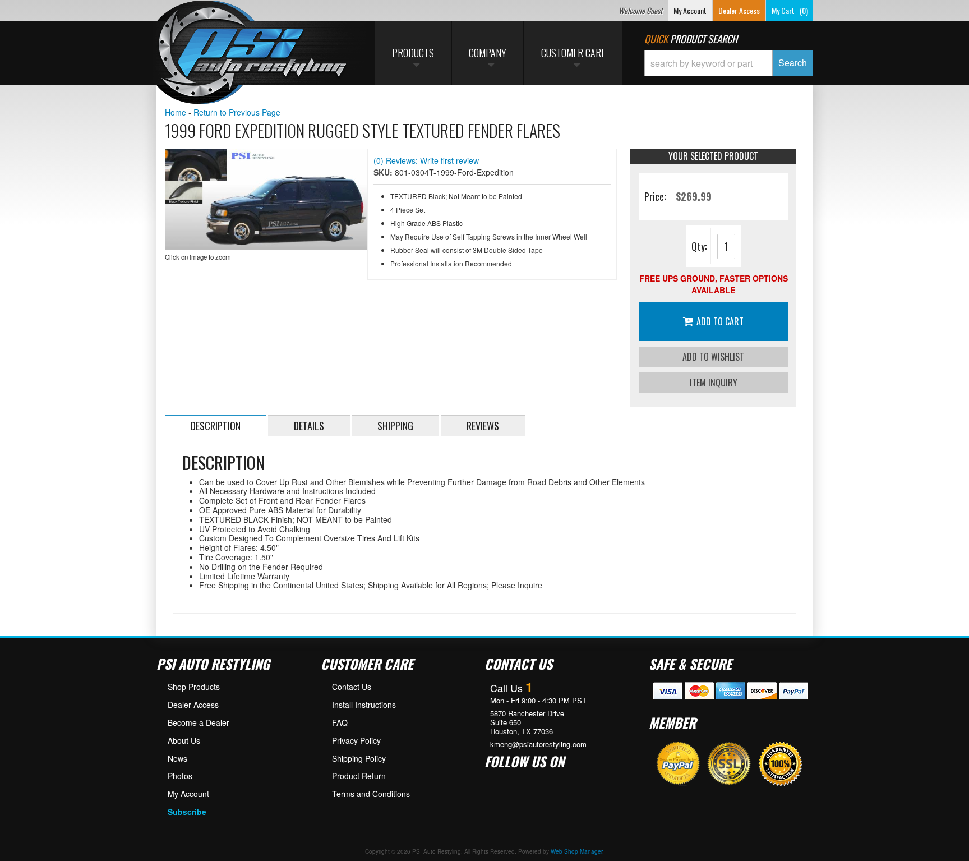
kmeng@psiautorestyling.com (538, 744)
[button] (728, 63)
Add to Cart (720, 321)
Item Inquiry (713, 382)
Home (175, 112)
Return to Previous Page (236, 112)
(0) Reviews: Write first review (426, 160)
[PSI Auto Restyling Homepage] (252, 53)
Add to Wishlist (713, 356)
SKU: (384, 172)
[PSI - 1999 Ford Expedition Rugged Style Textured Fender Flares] (266, 199)
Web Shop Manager (576, 851)
